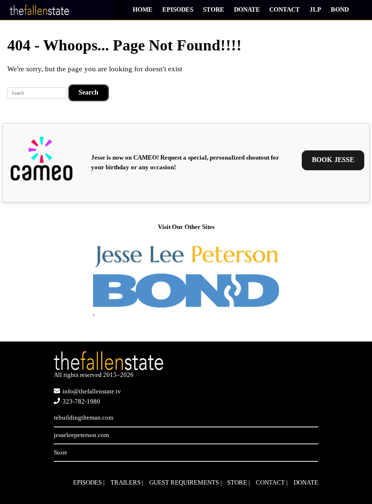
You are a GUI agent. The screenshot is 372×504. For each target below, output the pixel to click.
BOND (340, 9)
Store (213, 9)
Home (143, 9)
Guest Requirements (184, 482)
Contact (284, 9)
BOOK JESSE (333, 159)
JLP (315, 9)
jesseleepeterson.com (81, 435)
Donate (247, 9)
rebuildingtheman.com (83, 417)
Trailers (125, 482)
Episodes (177, 9)
